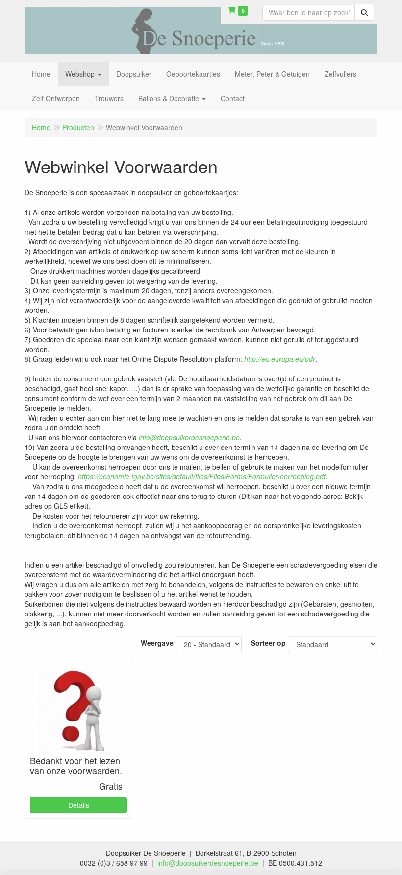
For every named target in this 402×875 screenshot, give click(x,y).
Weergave (157, 643)
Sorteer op (268, 643)
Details (78, 805)
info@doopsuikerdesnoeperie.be (207, 863)
